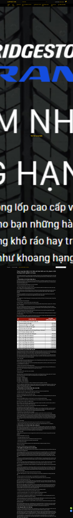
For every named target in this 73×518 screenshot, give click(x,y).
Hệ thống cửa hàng (62, 4)
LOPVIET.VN (11, 2)
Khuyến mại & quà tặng (45, 5)
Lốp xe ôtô (19, 4)
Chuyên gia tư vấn (37, 4)
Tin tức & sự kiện (53, 5)
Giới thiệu (13, 5)
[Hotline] (71, 508)
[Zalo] (71, 511)
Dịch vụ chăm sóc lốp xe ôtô (26, 5)
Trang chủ (8, 5)
